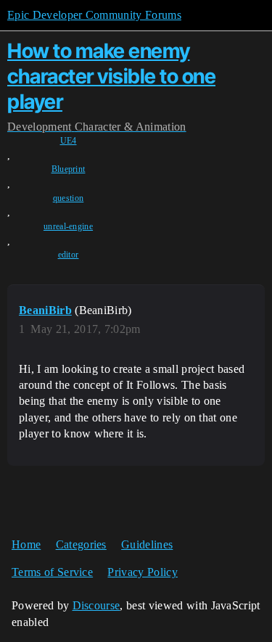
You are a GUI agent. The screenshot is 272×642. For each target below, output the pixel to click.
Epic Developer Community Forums (94, 15)
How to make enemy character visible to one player (111, 76)
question (68, 198)
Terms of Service (52, 572)
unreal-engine (68, 226)
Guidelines (147, 544)
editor (68, 255)
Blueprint (68, 169)
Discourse (96, 605)
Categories (81, 544)
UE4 (68, 141)
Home (26, 544)
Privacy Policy (142, 572)
